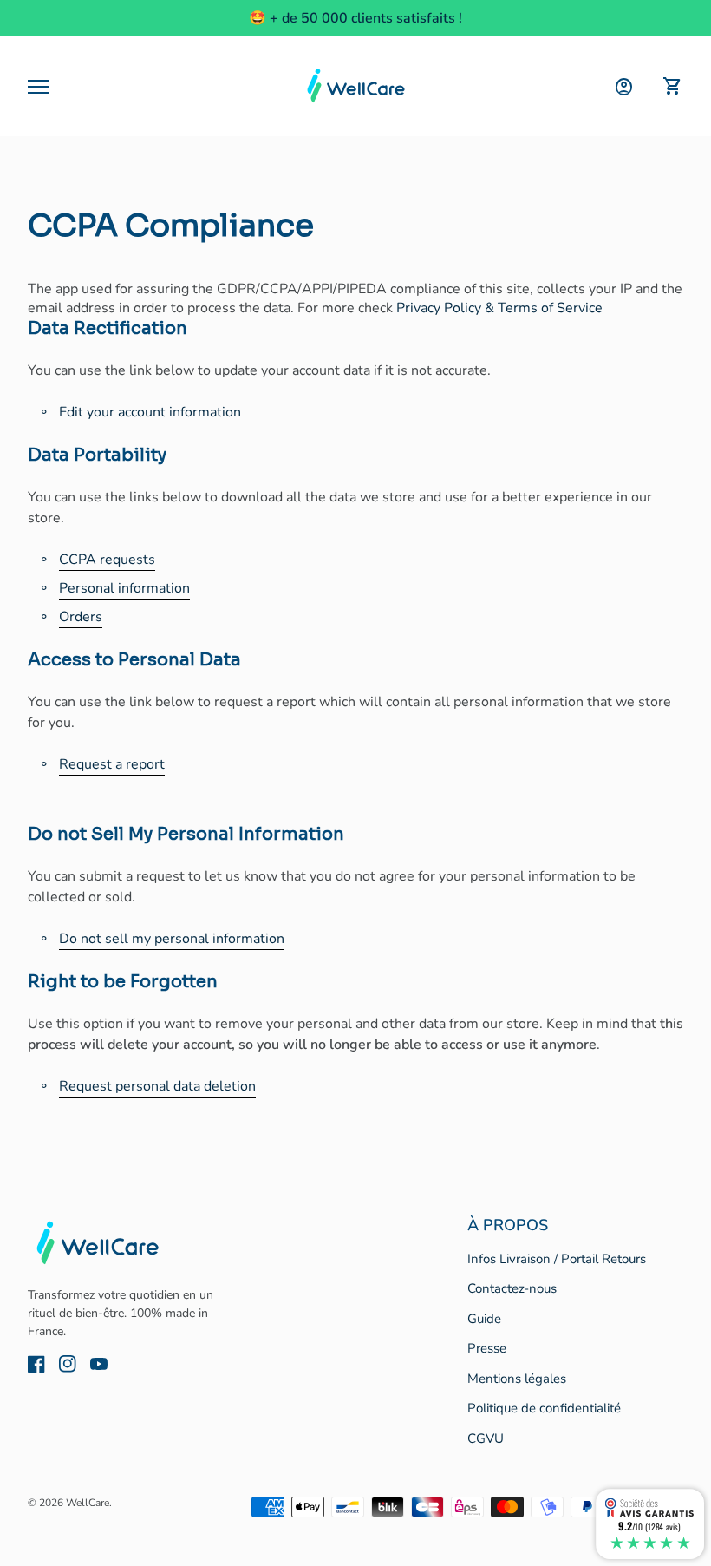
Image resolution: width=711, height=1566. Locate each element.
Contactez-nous (512, 1288)
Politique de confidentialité (544, 1408)
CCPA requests (107, 559)
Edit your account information (150, 412)
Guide (484, 1318)
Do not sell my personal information (171, 938)
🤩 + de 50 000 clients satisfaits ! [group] (355, 18)
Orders (80, 616)
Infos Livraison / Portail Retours (556, 1259)
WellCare (87, 1503)
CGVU (485, 1438)
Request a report (112, 764)
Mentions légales (516, 1378)
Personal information (124, 588)
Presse (486, 1348)
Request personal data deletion (157, 1086)
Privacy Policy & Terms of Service (499, 308)
